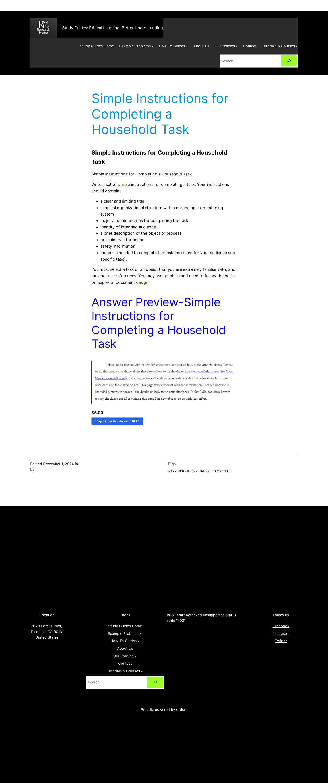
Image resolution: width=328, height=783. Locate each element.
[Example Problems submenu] (153, 46)
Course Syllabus (201, 471)
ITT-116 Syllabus (221, 471)
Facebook (281, 626)
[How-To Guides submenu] (187, 46)
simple (124, 184)
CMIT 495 (183, 471)
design (142, 282)
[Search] (289, 60)
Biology (172, 471)
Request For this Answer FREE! (117, 421)
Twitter (281, 641)
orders (181, 709)
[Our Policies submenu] (237, 46)
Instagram (281, 633)
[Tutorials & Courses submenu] (297, 46)
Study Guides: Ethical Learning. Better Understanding (112, 27)
